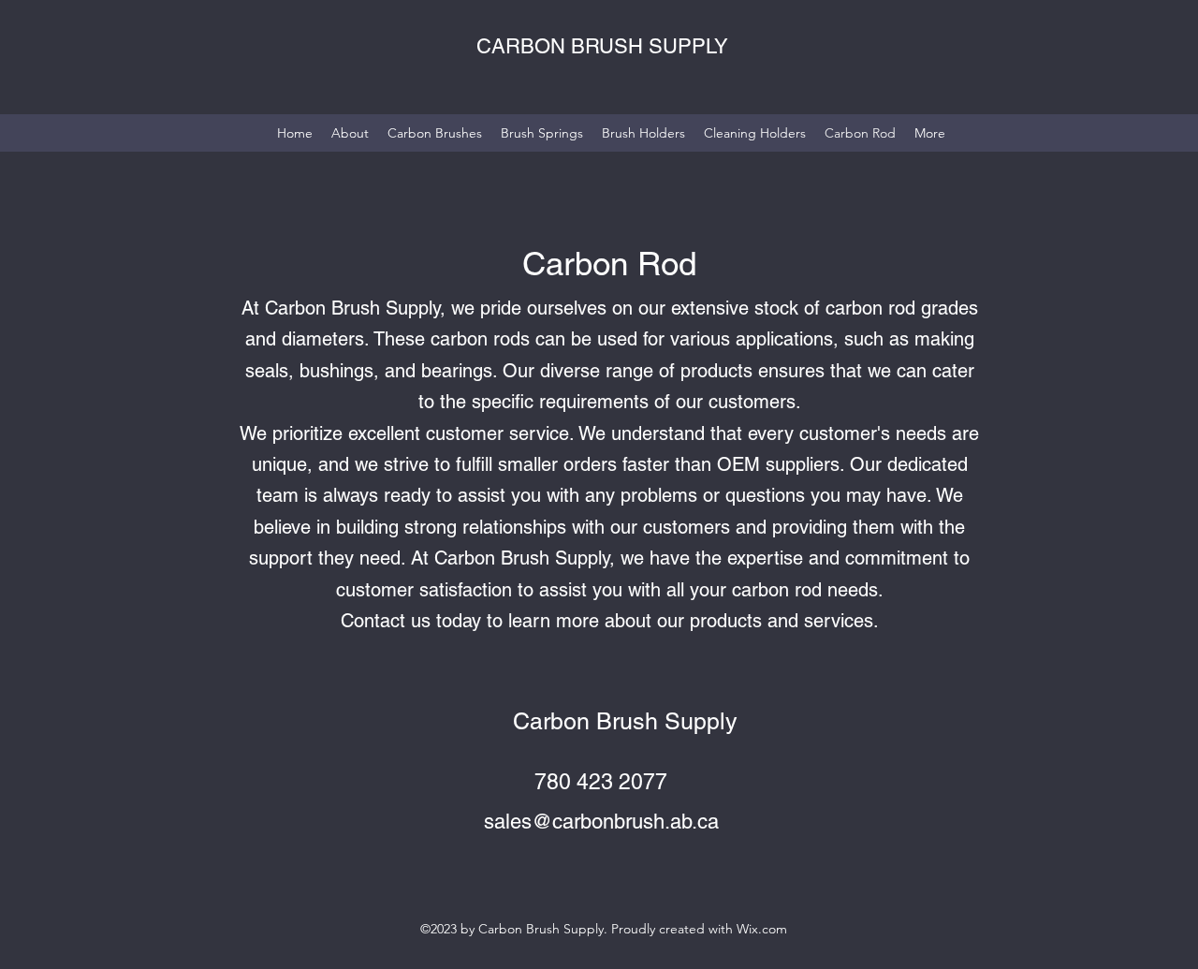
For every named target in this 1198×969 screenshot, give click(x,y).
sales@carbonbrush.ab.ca (601, 821)
